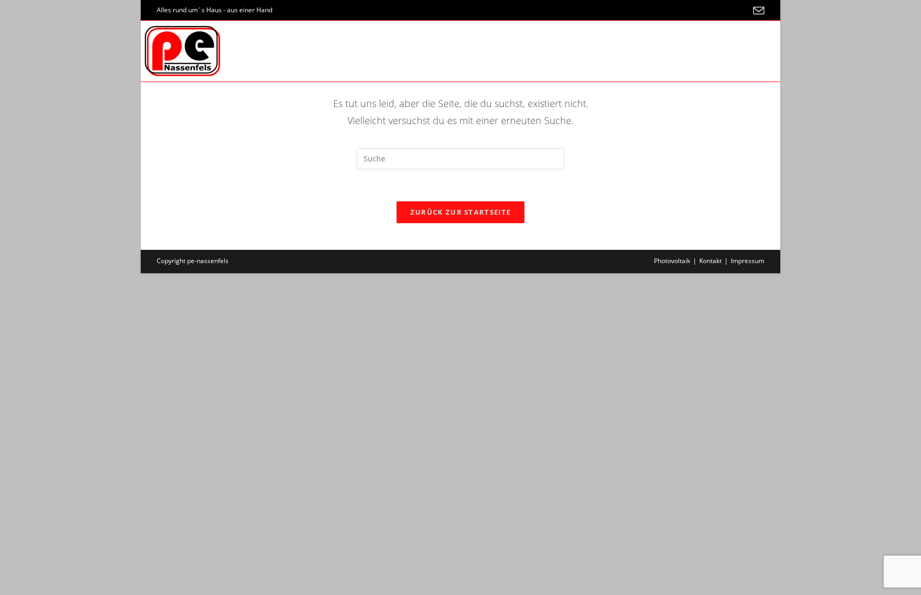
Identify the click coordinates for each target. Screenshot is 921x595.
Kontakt (710, 260)
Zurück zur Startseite (460, 212)
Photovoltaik (672, 260)
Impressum (747, 260)
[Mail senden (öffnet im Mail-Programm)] (757, 11)
